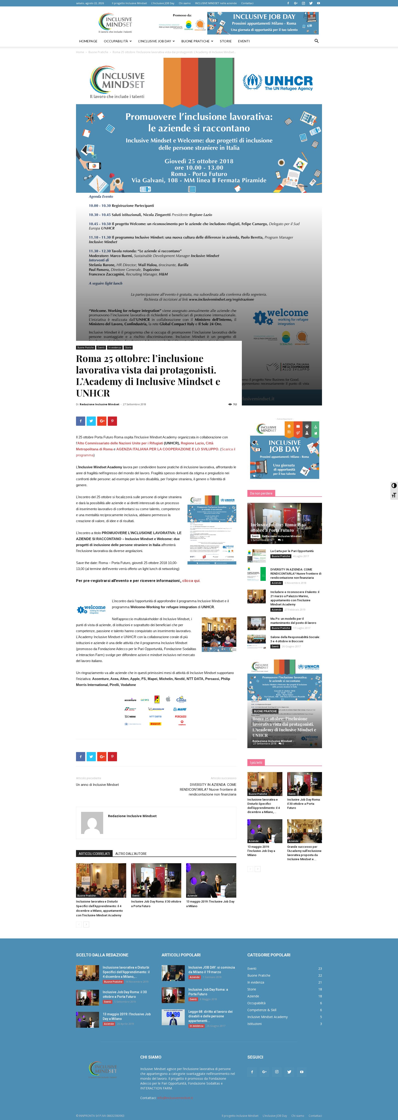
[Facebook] (288, 3)
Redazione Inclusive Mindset (99, 404)
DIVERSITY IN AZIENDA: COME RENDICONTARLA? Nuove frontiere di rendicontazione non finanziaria (208, 789)
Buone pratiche (195, 41)
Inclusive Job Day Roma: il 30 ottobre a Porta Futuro (278, 527)
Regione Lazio (192, 443)
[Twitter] (310, 3)
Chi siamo (185, 3)
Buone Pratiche (98, 52)
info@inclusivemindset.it (175, 1098)
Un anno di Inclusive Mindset (97, 785)
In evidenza (114, 347)
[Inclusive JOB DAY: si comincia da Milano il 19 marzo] (173, 973)
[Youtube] (318, 3)
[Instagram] (303, 3)
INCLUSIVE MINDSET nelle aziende (216, 3)
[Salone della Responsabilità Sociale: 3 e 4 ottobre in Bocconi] (256, 641)
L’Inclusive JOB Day (162, 3)
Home (80, 52)
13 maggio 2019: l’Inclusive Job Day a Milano (261, 851)
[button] (316, 41)
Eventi (244, 41)
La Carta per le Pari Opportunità (291, 551)
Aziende (192, 895)
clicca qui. (191, 580)
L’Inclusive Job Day (154, 41)
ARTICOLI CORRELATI (94, 854)
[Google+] (295, 3)
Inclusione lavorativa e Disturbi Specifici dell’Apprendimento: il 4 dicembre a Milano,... (126, 972)
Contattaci (247, 3)
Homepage (88, 41)
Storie (226, 41)
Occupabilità (116, 41)
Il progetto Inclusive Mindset (129, 3)
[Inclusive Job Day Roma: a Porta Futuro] (173, 995)
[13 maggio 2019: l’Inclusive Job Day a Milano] (211, 880)
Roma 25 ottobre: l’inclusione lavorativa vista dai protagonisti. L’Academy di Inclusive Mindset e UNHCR (284, 727)
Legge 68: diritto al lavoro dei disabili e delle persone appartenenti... (210, 1016)
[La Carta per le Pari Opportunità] (256, 555)
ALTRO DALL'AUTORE (131, 854)
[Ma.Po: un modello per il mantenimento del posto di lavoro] (256, 623)
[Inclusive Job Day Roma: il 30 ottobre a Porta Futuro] (156, 880)
